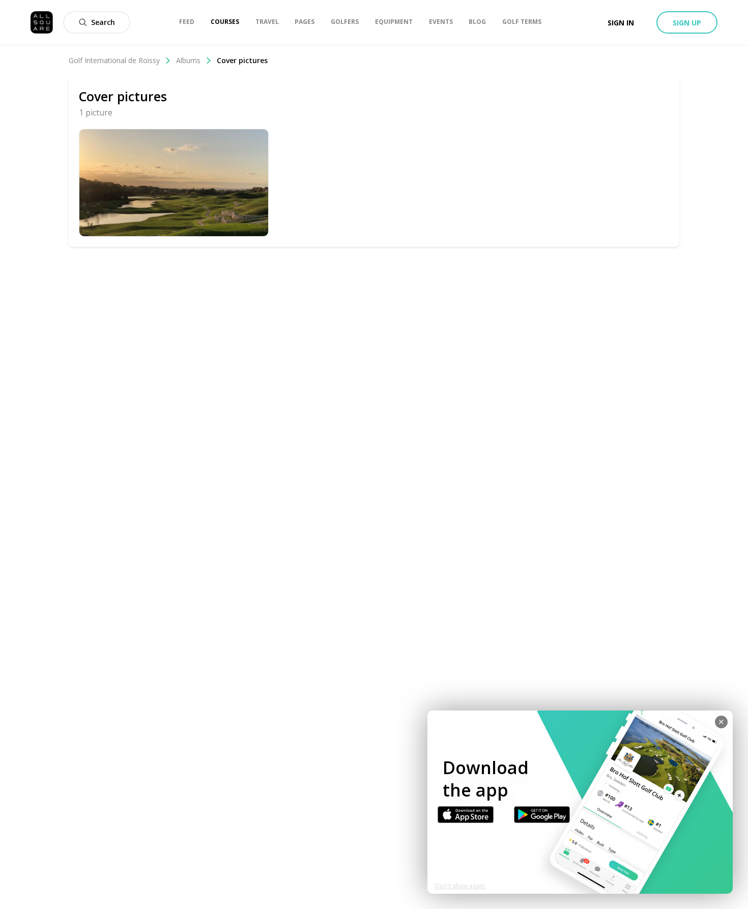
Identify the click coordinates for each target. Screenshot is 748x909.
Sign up (687, 22)
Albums (188, 60)
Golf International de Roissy (114, 60)
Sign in (621, 22)
